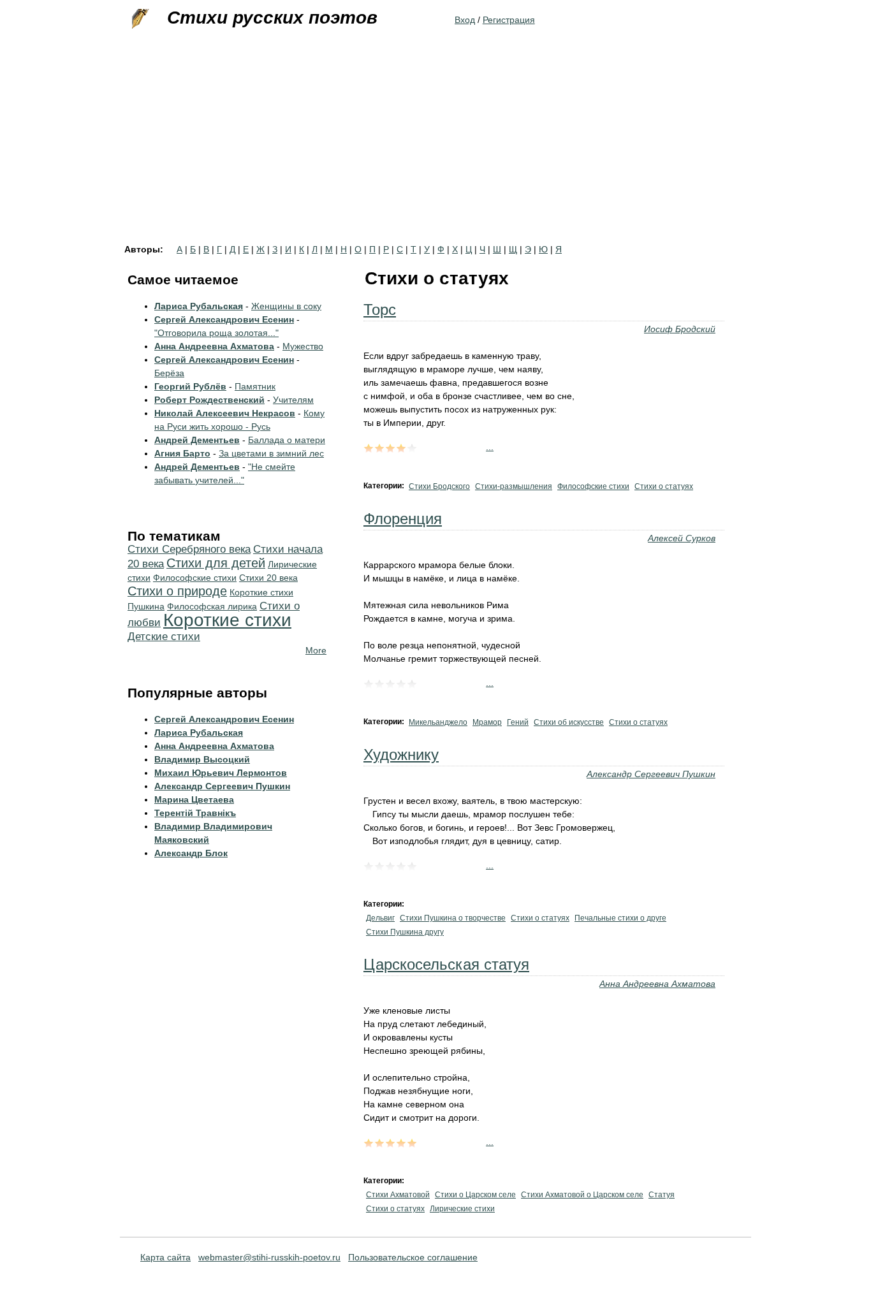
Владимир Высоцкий (202, 759)
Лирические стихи (462, 1208)
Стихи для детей (215, 563)
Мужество (302, 346)
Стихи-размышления (513, 486)
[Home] (139, 19)
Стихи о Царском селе (475, 1194)
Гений (518, 722)
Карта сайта (165, 1257)
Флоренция (402, 518)
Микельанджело (438, 722)
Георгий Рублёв (190, 386)
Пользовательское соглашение (413, 1257)
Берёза (169, 373)
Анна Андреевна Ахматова (657, 984)
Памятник (255, 386)
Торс (379, 309)
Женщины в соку (286, 306)
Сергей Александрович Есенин (224, 319)
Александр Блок (191, 853)
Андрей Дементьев (197, 440)
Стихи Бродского (439, 486)
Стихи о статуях (663, 486)
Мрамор (487, 722)
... (490, 447)
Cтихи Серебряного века (189, 549)
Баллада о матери (286, 440)
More (315, 650)
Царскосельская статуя (446, 964)
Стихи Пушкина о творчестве (453, 918)
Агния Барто (182, 453)
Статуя (661, 1194)
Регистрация (509, 20)
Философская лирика (212, 606)
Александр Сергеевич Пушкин (651, 774)
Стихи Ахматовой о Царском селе (582, 1194)
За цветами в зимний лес (271, 453)
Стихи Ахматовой (398, 1194)
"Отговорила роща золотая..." (216, 333)
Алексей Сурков (681, 538)
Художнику (401, 754)
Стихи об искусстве (569, 722)
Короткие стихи (227, 620)
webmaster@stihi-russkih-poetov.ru (269, 1257)
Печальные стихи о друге (620, 918)
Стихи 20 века (268, 578)
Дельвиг (380, 918)
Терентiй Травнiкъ (195, 813)
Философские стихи (593, 486)
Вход (465, 20)
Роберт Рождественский (209, 400)
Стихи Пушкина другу (405, 932)
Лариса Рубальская (198, 306)
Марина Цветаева (194, 799)
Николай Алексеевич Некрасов (224, 413)
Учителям (293, 400)
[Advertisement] (435, 149)
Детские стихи (164, 637)
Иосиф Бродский (679, 329)
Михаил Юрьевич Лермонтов (220, 773)
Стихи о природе (177, 591)
